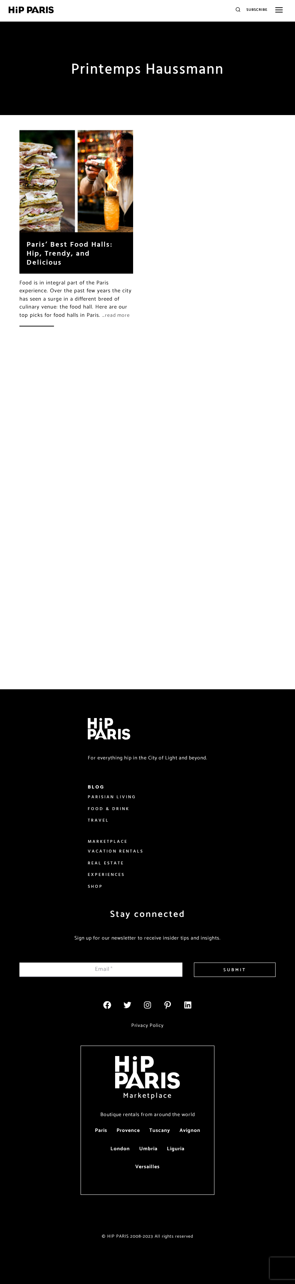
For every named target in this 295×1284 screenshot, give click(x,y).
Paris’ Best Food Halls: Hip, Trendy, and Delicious (70, 252)
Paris (101, 1131)
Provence (128, 1131)
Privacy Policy (147, 1025)
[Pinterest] (167, 1005)
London (120, 1149)
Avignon (190, 1131)
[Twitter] (127, 1005)
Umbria (148, 1149)
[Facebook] (107, 1005)
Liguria (176, 1149)
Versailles (147, 1167)
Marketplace (147, 1096)
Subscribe (257, 10)
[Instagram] (147, 1005)
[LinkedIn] (187, 1005)
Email (104, 969)
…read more (116, 315)
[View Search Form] (238, 10)
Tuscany (159, 1131)
